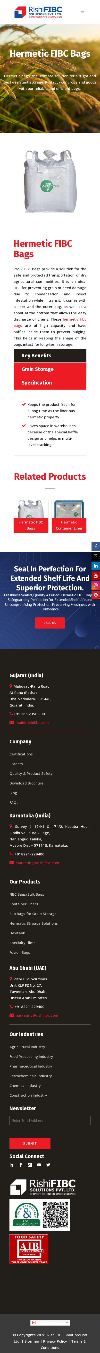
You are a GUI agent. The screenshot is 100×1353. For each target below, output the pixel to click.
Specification (37, 383)
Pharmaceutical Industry (30, 1066)
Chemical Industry (25, 1085)
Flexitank (17, 932)
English (41, 1322)
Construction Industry (28, 1095)
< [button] (19, 514)
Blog (13, 792)
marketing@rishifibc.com (37, 862)
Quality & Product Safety (31, 773)
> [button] (80, 514)
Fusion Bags (19, 952)
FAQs (13, 802)
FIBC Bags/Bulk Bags (26, 894)
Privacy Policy (55, 1341)
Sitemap (32, 1341)
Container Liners (23, 903)
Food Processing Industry (31, 1056)
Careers (16, 763)
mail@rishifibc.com (32, 722)
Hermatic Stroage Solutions (33, 923)
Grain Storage (38, 369)
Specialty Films (22, 942)
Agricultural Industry (27, 1046)
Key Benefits (36, 356)
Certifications (21, 754)
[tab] (50, 355)
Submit (30, 1143)
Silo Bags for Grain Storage (33, 913)
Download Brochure (26, 783)
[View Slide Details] (31, 515)
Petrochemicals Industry (30, 1075)
